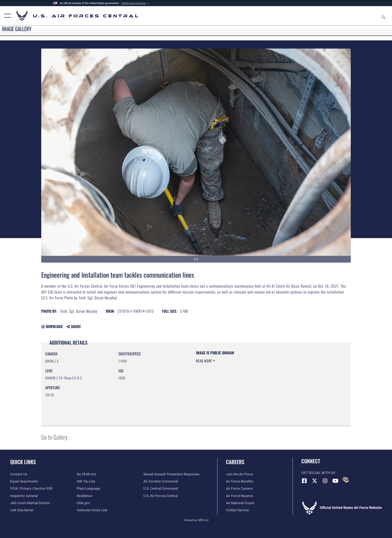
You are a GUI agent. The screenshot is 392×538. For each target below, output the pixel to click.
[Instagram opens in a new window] (325, 481)
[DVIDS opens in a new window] (346, 480)
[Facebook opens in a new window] (304, 481)
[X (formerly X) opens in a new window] (315, 481)
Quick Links (23, 462)
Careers (235, 462)
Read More (204, 360)
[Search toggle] (384, 15)
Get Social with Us (318, 473)
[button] (135, 3)
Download (53, 326)
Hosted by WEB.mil (196, 520)
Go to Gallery (54, 437)
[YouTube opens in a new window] (335, 481)
